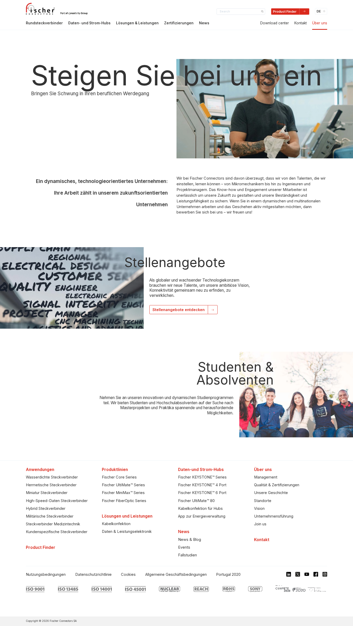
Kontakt (300, 23)
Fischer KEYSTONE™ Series (202, 477)
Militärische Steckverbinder (49, 516)
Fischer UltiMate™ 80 (196, 500)
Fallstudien (187, 555)
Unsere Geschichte (271, 492)
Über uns (319, 23)
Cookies (128, 574)
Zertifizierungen (179, 23)
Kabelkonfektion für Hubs (200, 508)
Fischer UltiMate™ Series (123, 485)
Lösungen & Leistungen (137, 23)
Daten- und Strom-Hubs (89, 23)
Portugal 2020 (228, 574)
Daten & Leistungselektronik (127, 531)
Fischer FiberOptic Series (124, 500)
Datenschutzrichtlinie (93, 574)
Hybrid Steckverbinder (45, 508)
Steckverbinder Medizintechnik (53, 524)
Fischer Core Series (119, 477)
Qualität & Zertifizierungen (276, 485)
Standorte (262, 500)
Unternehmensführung (273, 516)
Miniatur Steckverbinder (46, 492)
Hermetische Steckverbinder (51, 485)
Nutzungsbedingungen (46, 574)
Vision (259, 508)
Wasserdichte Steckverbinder (52, 477)
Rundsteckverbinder (44, 23)
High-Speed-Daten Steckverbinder (57, 500)
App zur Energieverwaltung (201, 516)
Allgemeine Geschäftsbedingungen (176, 574)
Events (184, 547)
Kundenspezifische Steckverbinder (56, 531)
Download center (274, 23)
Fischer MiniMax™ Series (123, 492)
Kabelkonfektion (116, 523)
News (204, 23)
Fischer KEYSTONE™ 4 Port (202, 485)
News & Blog (189, 539)
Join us (260, 524)
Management (265, 477)
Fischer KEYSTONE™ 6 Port (202, 492)
